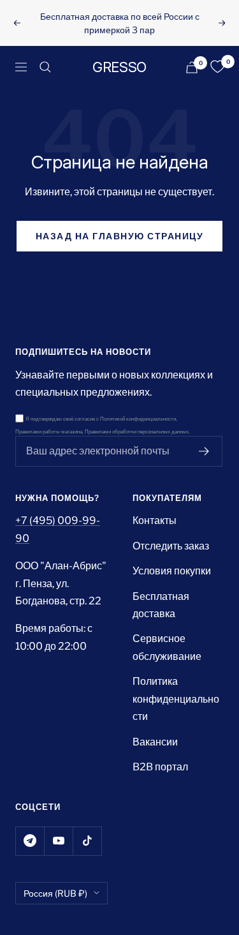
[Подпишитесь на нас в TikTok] (87, 841)
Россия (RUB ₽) (55, 893)
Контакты (155, 520)
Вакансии (155, 742)
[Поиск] (45, 67)
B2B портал (160, 767)
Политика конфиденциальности (176, 698)
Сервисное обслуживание (167, 647)
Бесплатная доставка (161, 605)
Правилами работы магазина (48, 432)
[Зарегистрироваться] (204, 451)
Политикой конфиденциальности (138, 419)
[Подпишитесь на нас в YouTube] (58, 841)
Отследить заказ (171, 546)
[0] (217, 67)
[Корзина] (191, 67)
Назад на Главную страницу (120, 235)
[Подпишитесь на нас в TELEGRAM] (29, 841)
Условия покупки (172, 571)
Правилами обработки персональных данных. (137, 432)
